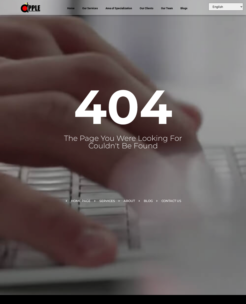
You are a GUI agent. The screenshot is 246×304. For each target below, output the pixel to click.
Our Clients (146, 8)
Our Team (167, 8)
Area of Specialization (119, 8)
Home (71, 8)
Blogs (183, 8)
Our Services (90, 8)
